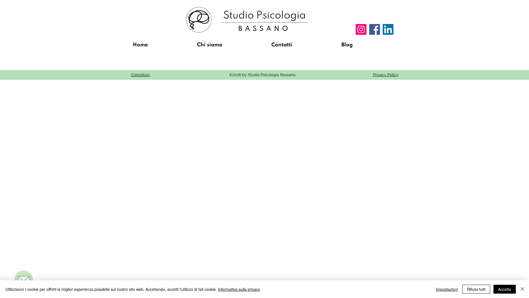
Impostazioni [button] (447, 289)
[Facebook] (374, 29)
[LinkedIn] (388, 29)
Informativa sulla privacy (239, 289)
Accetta (504, 289)
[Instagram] (361, 29)
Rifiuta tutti (476, 289)
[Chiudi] (522, 289)
